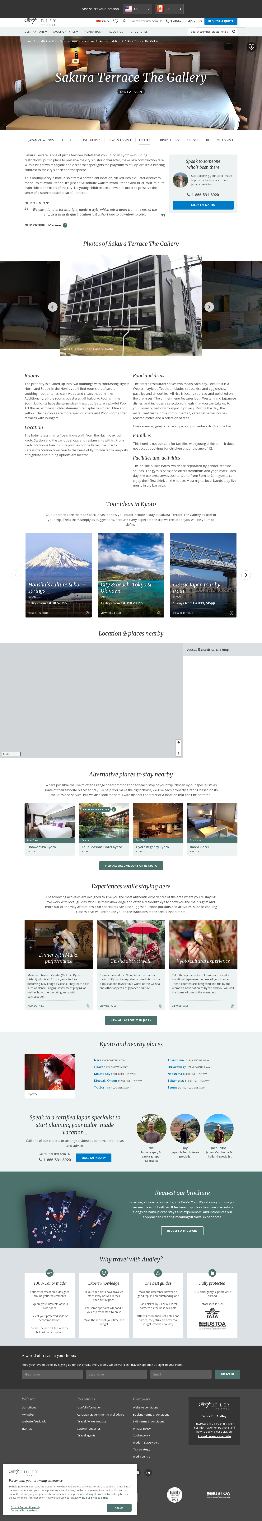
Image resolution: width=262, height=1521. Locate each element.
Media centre (141, 1456)
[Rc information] (113, 809)
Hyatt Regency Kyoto (152, 847)
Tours (66, 140)
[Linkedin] (148, 1473)
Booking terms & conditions (151, 1414)
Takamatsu (175, 1081)
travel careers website (214, 1436)
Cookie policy (141, 1435)
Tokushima (175, 1060)
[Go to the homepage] (40, 21)
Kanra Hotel (199, 847)
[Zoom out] (178, 748)
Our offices (29, 1407)
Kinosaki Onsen (105, 1081)
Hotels (144, 140)
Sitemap (27, 1428)
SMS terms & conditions (148, 1421)
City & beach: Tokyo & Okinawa (126, 587)
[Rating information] (65, 225)
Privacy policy (142, 1428)
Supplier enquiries (89, 1428)
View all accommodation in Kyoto (131, 865)
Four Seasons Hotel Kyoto (102, 847)
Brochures (139, 31)
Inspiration (92, 31)
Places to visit (120, 140)
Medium (54, 225)
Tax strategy (141, 1449)
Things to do (168, 140)
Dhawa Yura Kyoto (41, 847)
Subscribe (227, 1374)
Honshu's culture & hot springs (54, 587)
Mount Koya (103, 1074)
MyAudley (28, 1414)
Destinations (35, 31)
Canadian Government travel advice (100, 1414)
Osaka (98, 1067)
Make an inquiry (203, 205)
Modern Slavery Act (146, 1442)
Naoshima (174, 1074)
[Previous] (16, 575)
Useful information (89, 1407)
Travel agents (86, 1435)
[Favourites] (115, 21)
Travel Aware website (91, 1421)
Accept (119, 1507)
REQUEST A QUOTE (221, 21)
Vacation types (64, 31)
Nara (97, 1060)
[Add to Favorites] (251, 47)
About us (116, 31)
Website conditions (145, 1407)
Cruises (192, 140)
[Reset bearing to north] (178, 753)
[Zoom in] (178, 742)
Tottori (99, 1087)
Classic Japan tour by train (196, 587)
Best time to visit (219, 140)
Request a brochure (182, 1230)
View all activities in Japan (131, 1020)
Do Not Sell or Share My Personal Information (25, 1508)
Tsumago (174, 1087)
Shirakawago (176, 1067)
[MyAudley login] (124, 21)
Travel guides (90, 140)
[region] (91, 700)
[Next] (246, 575)
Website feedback (34, 1421)
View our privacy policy (93, 1497)
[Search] (234, 31)
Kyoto (32, 1094)
